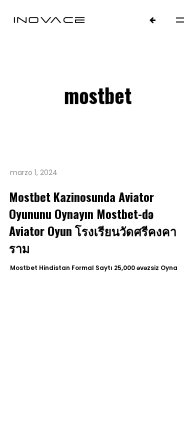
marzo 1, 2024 (34, 173)
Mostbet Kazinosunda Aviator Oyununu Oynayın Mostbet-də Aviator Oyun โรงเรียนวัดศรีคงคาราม (92, 222)
